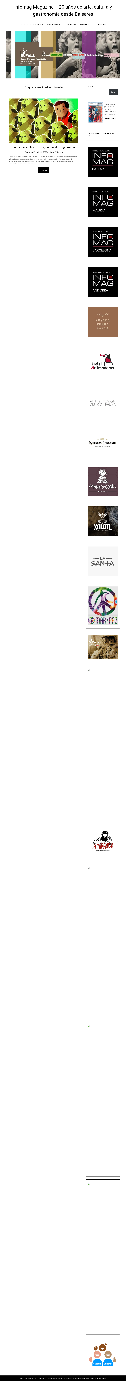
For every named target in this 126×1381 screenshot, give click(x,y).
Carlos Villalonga (56, 152)
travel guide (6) (70, 24)
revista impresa (53, 24)
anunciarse (84, 24)
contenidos (24, 24)
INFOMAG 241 (110, 119)
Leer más (44, 170)
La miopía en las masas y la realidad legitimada (44, 147)
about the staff (99, 24)
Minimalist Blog (87, 1378)
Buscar (90, 87)
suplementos (38, 24)
